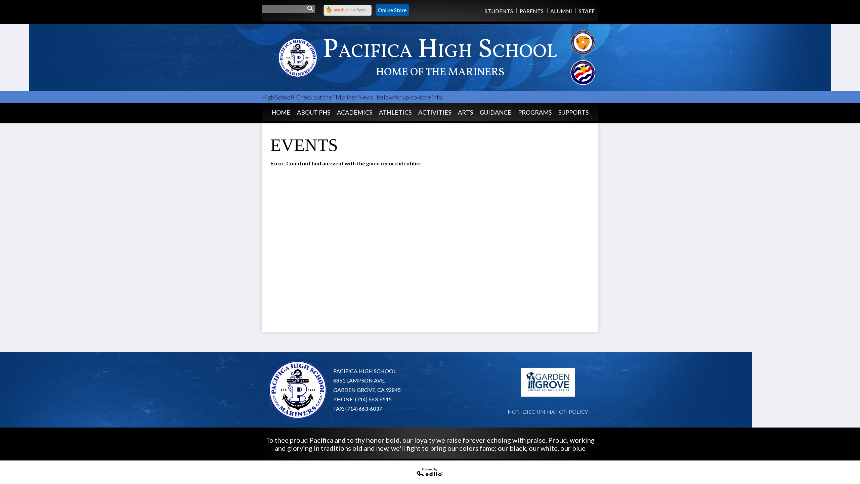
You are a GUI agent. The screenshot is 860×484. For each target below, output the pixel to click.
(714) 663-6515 (373, 399)
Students (499, 11)
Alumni (561, 11)
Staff (587, 11)
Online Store (392, 10)
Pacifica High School (440, 56)
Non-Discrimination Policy (548, 411)
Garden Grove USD (548, 382)
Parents (532, 11)
